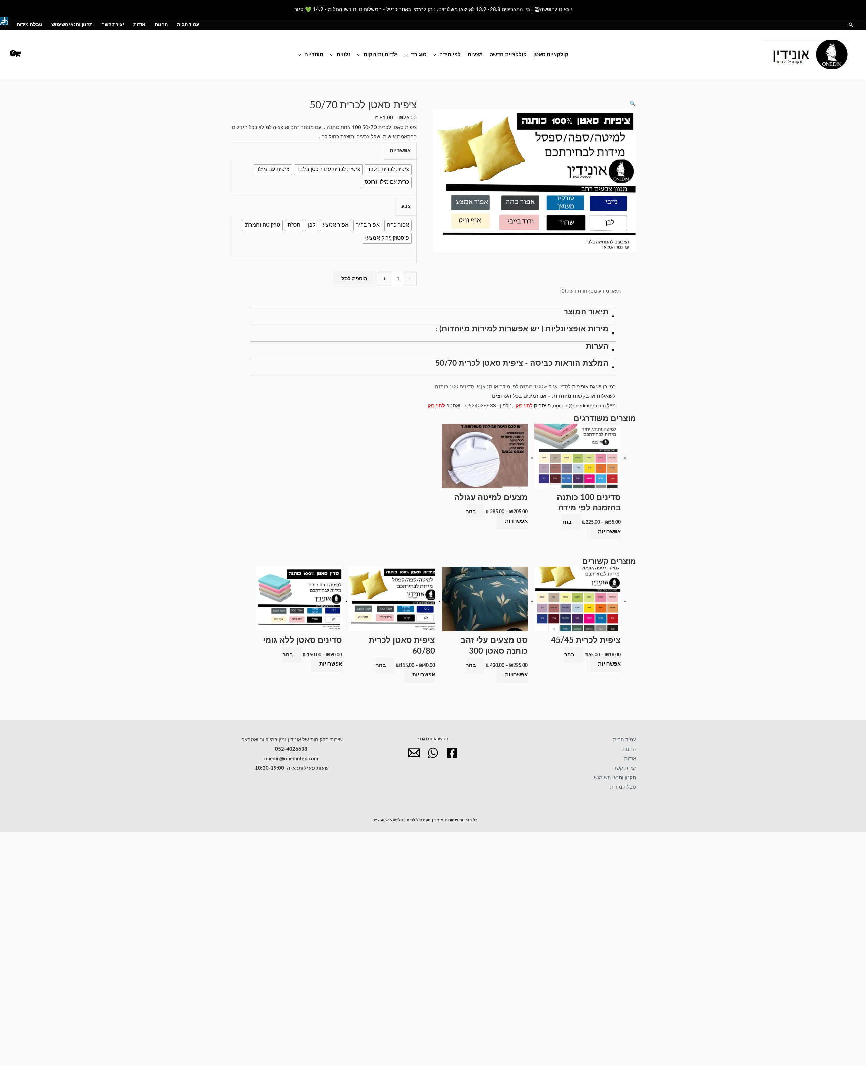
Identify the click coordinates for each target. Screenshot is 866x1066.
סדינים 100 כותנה (454, 386)
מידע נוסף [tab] (598, 291)
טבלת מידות (29, 24)
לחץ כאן (525, 405)
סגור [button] (299, 9)
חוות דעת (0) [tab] (573, 291)
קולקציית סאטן (550, 54)
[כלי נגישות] (4, 21)
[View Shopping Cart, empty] (17, 54)
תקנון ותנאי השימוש (72, 24)
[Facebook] (452, 753)
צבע (406, 206)
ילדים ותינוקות (381, 54)
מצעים (475, 54)
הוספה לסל (354, 278)
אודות (139, 24)
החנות (161, 24)
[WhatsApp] (433, 753)
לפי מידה (450, 54)
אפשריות (400, 150)
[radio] (388, 170)
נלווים (343, 54)
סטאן (486, 386)
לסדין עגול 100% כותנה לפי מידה (535, 386)
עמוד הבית (188, 24)
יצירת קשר (113, 24)
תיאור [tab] (615, 291)
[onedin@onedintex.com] (414, 753)
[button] (851, 25)
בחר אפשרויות (591, 527)
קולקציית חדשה (508, 54)
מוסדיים (313, 54)
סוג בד (418, 54)
